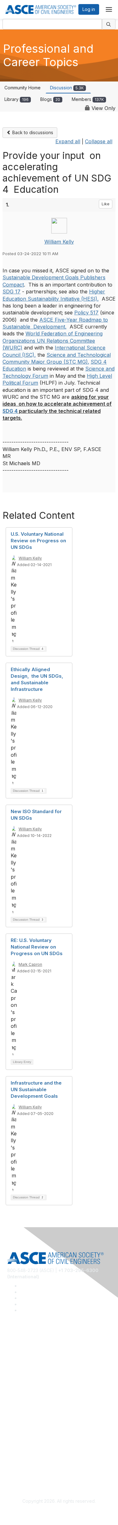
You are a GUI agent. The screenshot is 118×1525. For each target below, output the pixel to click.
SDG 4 (10, 411)
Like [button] (106, 204)
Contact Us (18, 1419)
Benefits (15, 1410)
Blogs (50, 99)
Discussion (67, 87)
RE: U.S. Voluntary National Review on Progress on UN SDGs (37, 946)
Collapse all (98, 141)
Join (11, 1401)
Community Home (22, 87)
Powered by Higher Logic (59, 1512)
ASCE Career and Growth (33, 1356)
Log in (88, 9)
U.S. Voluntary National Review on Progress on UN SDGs (38, 540)
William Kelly (59, 242)
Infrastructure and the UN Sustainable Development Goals (36, 1089)
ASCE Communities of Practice (38, 1365)
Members (88, 99)
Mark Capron (30, 964)
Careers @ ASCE (24, 1346)
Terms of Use (21, 1465)
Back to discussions (32, 132)
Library (16, 99)
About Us (16, 1456)
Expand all (67, 141)
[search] (109, 24)
